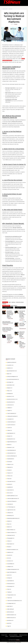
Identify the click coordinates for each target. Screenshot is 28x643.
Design (8, 436)
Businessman (10, 402)
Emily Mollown (5, 324)
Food (8, 478)
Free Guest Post (10, 481)
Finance (9, 473)
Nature (8, 526)
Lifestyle (9, 512)
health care (22, 338)
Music (8, 524)
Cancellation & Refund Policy (16, 636)
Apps (8, 373)
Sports (8, 575)
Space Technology (11, 572)
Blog (8, 390)
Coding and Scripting (11, 416)
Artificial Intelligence (11, 376)
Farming (9, 461)
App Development (11, 370)
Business (9, 396)
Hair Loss (9, 492)
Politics (8, 541)
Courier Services (10, 424)
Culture (8, 430)
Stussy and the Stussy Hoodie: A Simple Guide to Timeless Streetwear (7, 329)
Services (9, 560)
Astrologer (9, 382)
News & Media (10, 529)
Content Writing (10, 421)
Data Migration (10, 433)
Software (9, 566)
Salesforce (9, 552)
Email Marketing (10, 450)
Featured (9, 467)
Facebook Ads (10, 458)
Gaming (8, 484)
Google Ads (9, 487)
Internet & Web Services (12, 498)
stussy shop (5, 331)
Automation (9, 385)
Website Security (10, 617)
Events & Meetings (11, 456)
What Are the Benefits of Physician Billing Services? (22, 334)
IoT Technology (10, 507)
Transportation (10, 595)
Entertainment (10, 453)
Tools (8, 589)
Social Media (9, 563)
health (9, 302)
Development (10, 439)
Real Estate (9, 543)
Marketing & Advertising (12, 518)
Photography (10, 538)
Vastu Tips (9, 606)
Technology (9, 586)
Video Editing (10, 609)
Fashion (8, 464)
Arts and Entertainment (12, 379)
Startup (8, 577)
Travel (8, 597)
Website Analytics (10, 614)
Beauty (8, 387)
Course (8, 427)
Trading (8, 592)
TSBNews (18, 639)
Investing (9, 504)
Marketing (9, 515)
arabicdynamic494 (22, 328)
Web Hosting (9, 612)
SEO (8, 558)
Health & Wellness (14, 305)
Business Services (11, 399)
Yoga (8, 626)
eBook (8, 444)
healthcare (13, 302)
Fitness (8, 475)
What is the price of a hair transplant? (22, 324)
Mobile (8, 521)
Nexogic (15, 24)
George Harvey (10, 318)
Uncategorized (10, 603)
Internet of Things (11, 501)
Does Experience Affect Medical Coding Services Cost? (22, 344)
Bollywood (9, 393)
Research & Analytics (11, 549)
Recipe (8, 546)
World (8, 623)
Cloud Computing (10, 413)
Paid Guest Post (10, 535)
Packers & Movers (11, 532)
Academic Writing (10, 362)
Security (9, 555)
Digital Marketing (10, 441)
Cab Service (9, 404)
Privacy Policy (4, 635)
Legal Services (10, 509)
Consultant (9, 419)
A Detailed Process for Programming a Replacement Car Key (10, 337)
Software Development (12, 569)
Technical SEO (10, 583)
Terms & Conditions (13, 635)
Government (10, 490)
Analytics (9, 368)
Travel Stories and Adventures (13, 600)
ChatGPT (9, 410)
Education (9, 447)
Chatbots (9, 407)
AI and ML (9, 365)
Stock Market (10, 580)
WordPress (9, 620)
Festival (8, 470)
